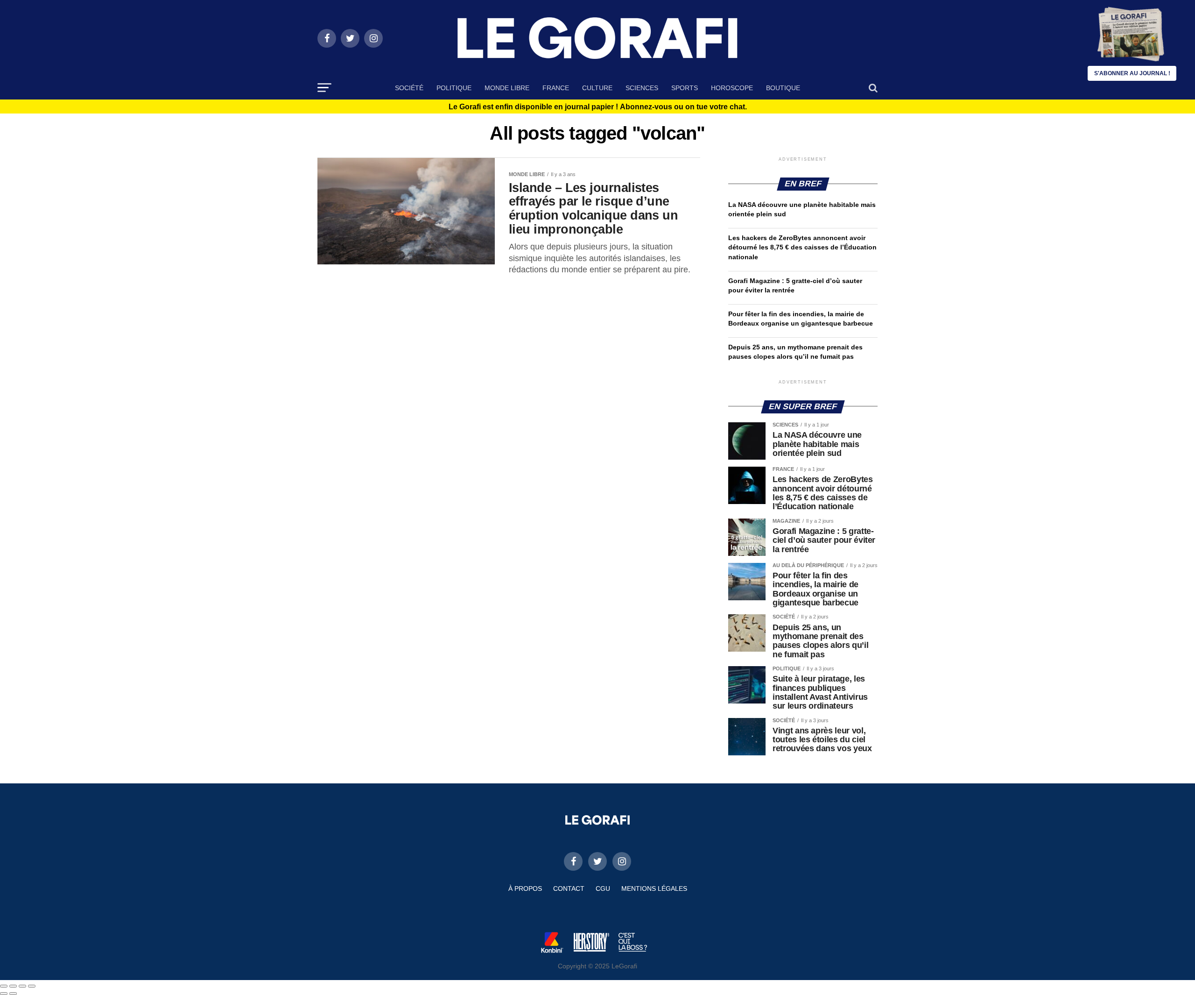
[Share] (13, 986)
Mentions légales (654, 888)
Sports (684, 88)
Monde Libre (507, 88)
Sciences (642, 88)
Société (409, 88)
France (555, 88)
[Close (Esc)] (3, 986)
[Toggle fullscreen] (22, 986)
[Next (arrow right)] (13, 993)
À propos (525, 888)
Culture (597, 88)
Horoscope (732, 88)
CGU (603, 888)
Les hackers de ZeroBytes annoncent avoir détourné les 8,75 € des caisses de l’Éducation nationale (802, 247)
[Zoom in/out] (31, 986)
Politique (453, 88)
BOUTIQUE (783, 88)
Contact (568, 888)
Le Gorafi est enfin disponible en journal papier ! (598, 107)
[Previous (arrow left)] (3, 993)
